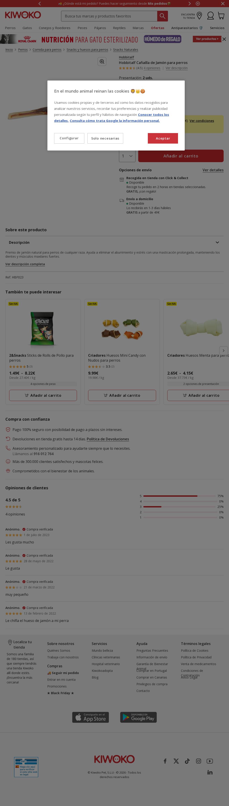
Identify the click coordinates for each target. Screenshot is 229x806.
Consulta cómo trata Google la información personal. (115, 120)
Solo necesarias (105, 138)
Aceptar (163, 138)
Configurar (69, 138)
